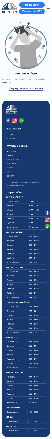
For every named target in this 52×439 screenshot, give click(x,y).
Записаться (32, 5)
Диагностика (12, 152)
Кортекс (10, 135)
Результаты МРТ (32, 11)
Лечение (10, 156)
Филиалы (10, 139)
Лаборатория (13, 160)
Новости (10, 176)
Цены (8, 172)
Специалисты (12, 164)
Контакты (10, 168)
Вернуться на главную (26, 88)
